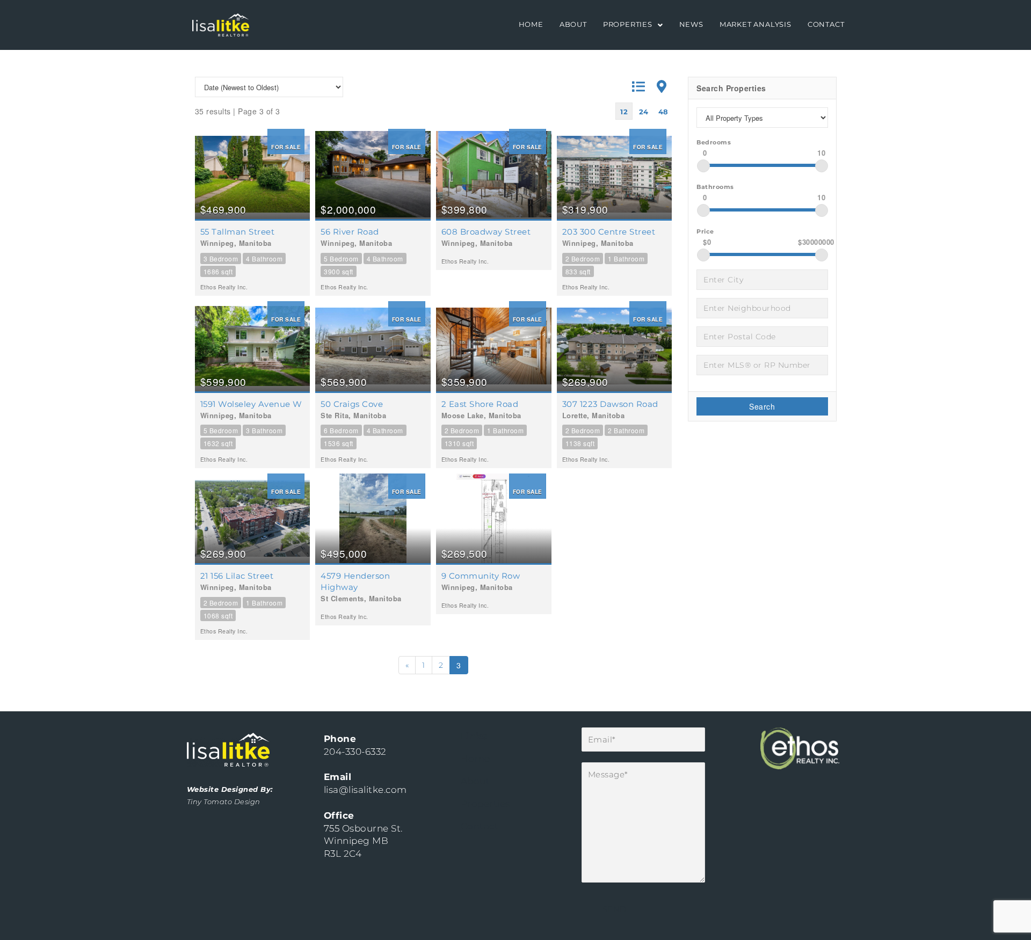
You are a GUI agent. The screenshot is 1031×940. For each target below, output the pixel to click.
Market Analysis (756, 24)
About (573, 24)
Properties (627, 24)
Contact (826, 24)
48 (663, 111)
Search (762, 406)
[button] (633, 25)
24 (644, 111)
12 (624, 111)
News (691, 24)
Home (531, 24)
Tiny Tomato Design (223, 801)
